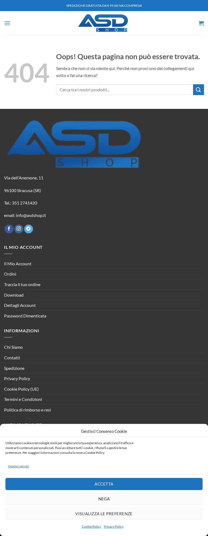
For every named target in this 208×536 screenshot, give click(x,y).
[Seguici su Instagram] (18, 229)
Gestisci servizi (18, 466)
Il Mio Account (17, 263)
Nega (104, 498)
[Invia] (198, 89)
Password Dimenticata (25, 315)
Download (14, 294)
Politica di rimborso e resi (27, 409)
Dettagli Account (20, 305)
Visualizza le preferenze (104, 513)
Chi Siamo (13, 347)
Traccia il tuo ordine (22, 284)
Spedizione (14, 368)
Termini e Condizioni (23, 399)
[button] (7, 23)
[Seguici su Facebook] (9, 229)
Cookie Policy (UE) (21, 388)
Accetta (104, 483)
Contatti (12, 357)
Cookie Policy (91, 526)
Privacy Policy (113, 526)
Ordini (10, 273)
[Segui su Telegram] (28, 229)
